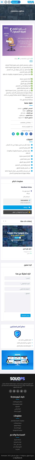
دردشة (25, 207)
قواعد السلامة (17, 442)
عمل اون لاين (27, 248)
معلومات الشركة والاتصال (17, 420)
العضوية (17, 406)
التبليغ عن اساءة (26, 126)
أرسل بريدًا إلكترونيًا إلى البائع (20, 212)
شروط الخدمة (17, 428)
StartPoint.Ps (18, 458)
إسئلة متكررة (17, 439)
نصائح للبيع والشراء (17, 401)
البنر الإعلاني (17, 409)
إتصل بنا (18, 449)
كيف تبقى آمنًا (17, 444)
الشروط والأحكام (17, 447)
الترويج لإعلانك (17, 411)
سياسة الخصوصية (17, 430)
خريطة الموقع (17, 425)
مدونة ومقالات (17, 423)
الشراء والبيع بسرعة (17, 404)
